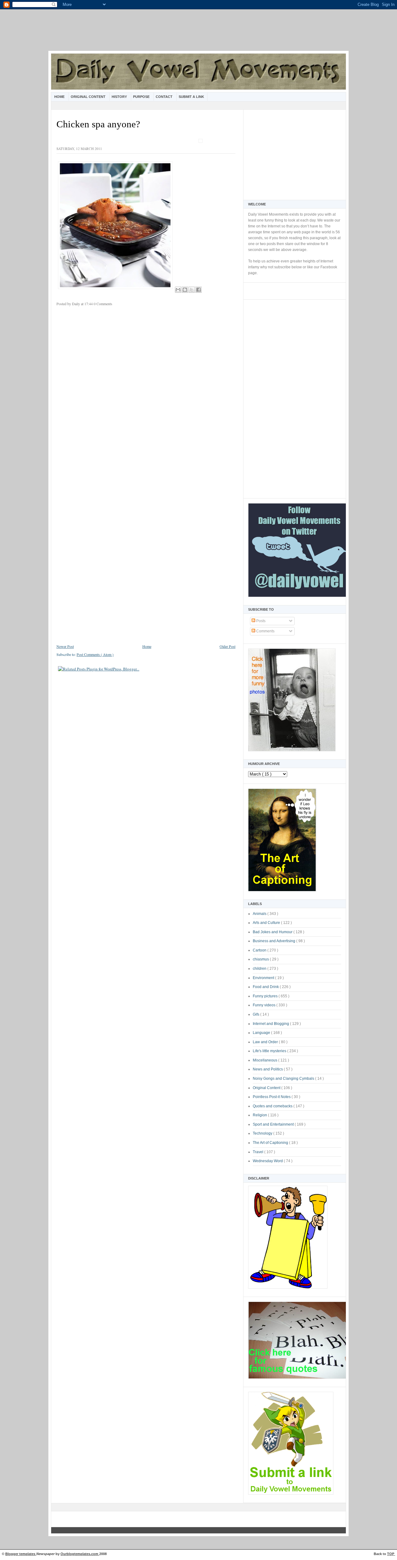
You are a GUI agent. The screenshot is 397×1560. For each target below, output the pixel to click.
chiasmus (261, 959)
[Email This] (178, 290)
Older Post (227, 646)
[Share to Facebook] (198, 290)
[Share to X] (192, 290)
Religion (260, 1115)
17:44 (89, 303)
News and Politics (268, 1069)
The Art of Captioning (271, 1142)
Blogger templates (20, 1554)
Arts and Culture (267, 923)
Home (59, 97)
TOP (391, 1554)
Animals (260, 914)
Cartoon (260, 950)
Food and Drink (266, 987)
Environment (264, 978)
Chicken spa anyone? (98, 124)
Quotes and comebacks (273, 1106)
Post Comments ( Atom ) (95, 654)
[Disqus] (145, 393)
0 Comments (103, 303)
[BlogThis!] (185, 290)
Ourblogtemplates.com (79, 1554)
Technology (263, 1133)
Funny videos (264, 1005)
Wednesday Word (268, 1161)
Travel (258, 1152)
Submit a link (191, 97)
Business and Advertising (274, 941)
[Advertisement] (198, 34)
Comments (264, 631)
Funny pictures (266, 996)
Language (262, 1032)
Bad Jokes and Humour (273, 932)
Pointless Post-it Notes (272, 1097)
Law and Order (266, 1042)
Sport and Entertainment (274, 1124)
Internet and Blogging (271, 1024)
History (120, 97)
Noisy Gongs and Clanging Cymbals (284, 1078)
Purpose (141, 97)
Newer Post (65, 646)
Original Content (88, 97)
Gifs (256, 1014)
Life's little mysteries (270, 1051)
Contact (164, 97)
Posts (260, 621)
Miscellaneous (265, 1060)
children (260, 968)
